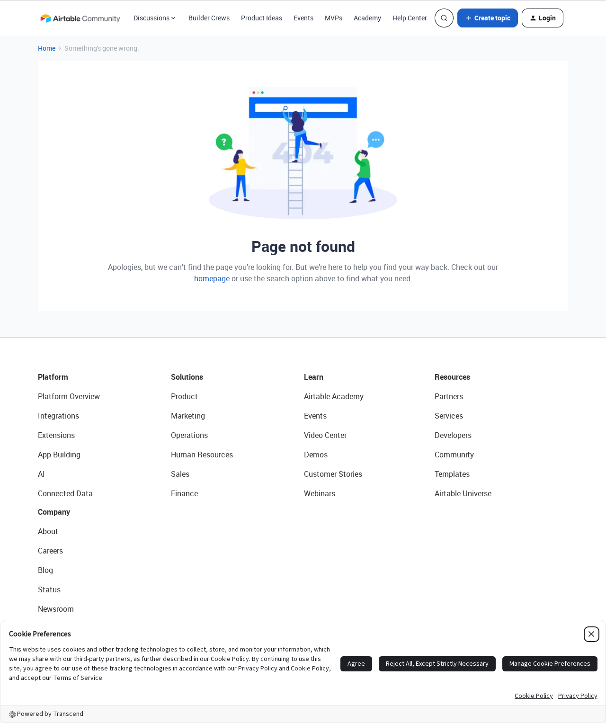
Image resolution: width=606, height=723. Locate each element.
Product (184, 396)
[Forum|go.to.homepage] (80, 18)
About (48, 531)
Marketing (188, 416)
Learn (313, 377)
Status (49, 589)
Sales (180, 474)
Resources (452, 377)
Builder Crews (209, 17)
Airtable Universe (463, 493)
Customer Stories (333, 474)
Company (54, 512)
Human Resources (202, 454)
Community (454, 454)
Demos (316, 454)
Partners (449, 396)
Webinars (319, 493)
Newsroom (56, 609)
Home (46, 48)
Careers (50, 550)
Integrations (58, 416)
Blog (45, 570)
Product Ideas (261, 17)
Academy (367, 17)
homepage (212, 278)
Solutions (187, 377)
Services (449, 416)
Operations (189, 435)
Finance (184, 493)
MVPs (333, 17)
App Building (59, 454)
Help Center (409, 17)
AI (41, 474)
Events (303, 17)
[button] (487, 18)
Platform (53, 377)
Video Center (325, 435)
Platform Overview (69, 396)
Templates (452, 474)
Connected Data (65, 493)
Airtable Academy (334, 396)
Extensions (56, 435)
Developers (453, 435)
